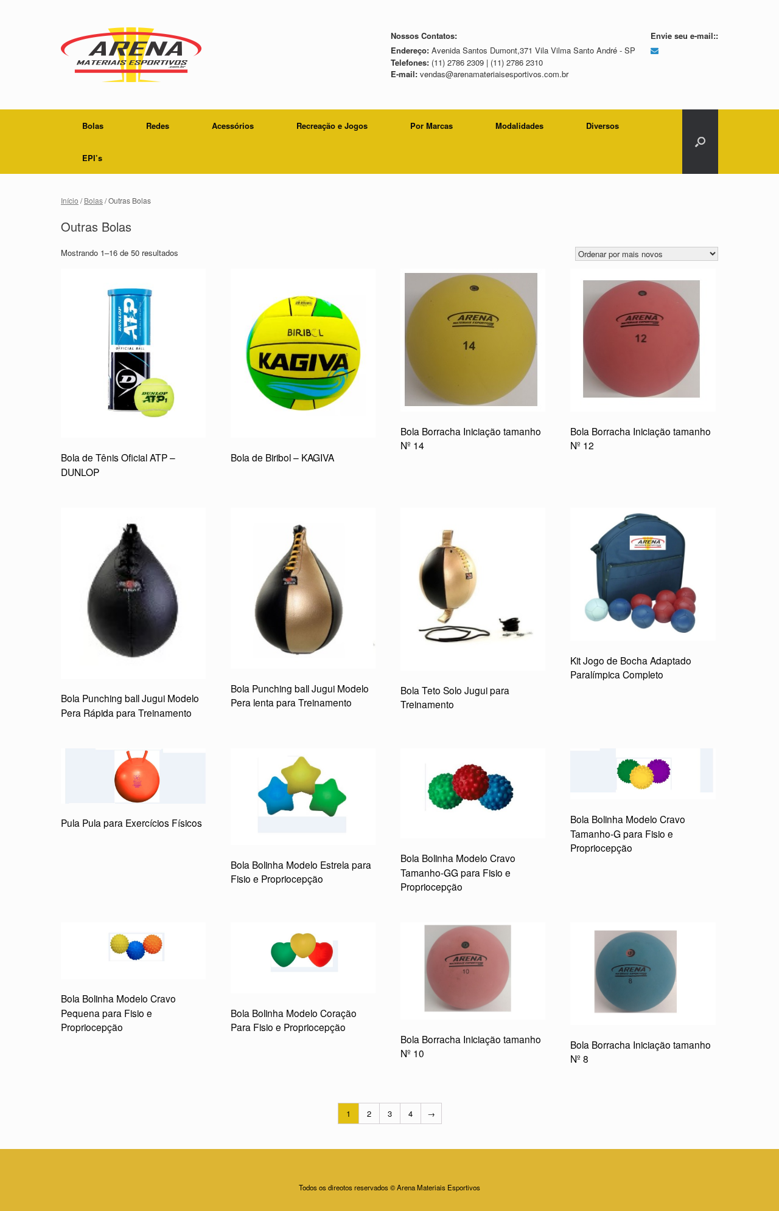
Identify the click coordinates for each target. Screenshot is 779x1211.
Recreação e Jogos (332, 125)
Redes (157, 125)
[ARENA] (131, 54)
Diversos (602, 125)
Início (70, 200)
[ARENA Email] (654, 50)
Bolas (92, 125)
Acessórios (233, 125)
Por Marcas (431, 125)
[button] (700, 141)
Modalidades (519, 125)
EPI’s (92, 158)
